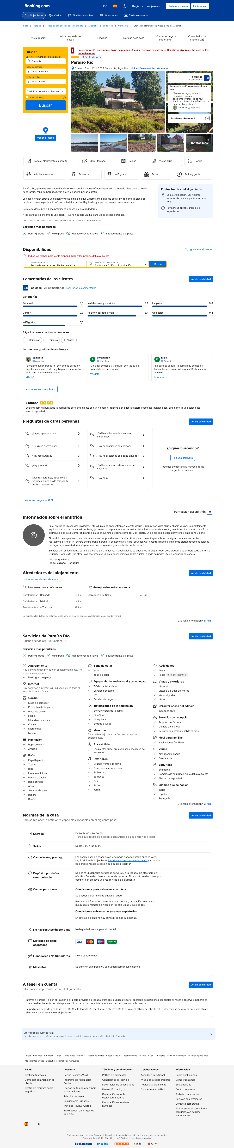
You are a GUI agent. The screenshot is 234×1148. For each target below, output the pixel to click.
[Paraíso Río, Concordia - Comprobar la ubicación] (73, 68)
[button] (46, 91)
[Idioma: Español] (115, 6)
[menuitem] (34, 15)
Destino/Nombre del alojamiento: (43, 56)
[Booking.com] (37, 6)
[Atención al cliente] (125, 6)
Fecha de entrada (34, 67)
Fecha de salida (33, 77)
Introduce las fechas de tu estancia (127, 860)
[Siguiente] (209, 102)
